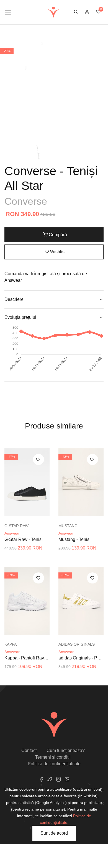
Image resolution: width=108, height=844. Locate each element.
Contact (29, 750)
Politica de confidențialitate (54, 763)
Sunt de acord (54, 833)
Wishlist (57, 251)
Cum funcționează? (66, 750)
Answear (12, 533)
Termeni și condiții (53, 757)
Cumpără (57, 234)
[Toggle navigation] (7, 12)
